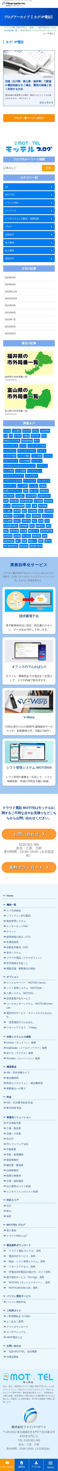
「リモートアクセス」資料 (20, 1266)
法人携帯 (9, 250)
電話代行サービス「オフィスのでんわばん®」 (29, 1015)
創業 (6, 501)
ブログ (8, 226)
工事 (34, 506)
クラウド (42, 451)
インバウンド (10, 451)
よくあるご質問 (14, 1321)
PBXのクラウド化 (11, 441)
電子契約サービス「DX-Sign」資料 (25, 1277)
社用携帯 (24, 526)
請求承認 (8, 536)
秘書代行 (40, 526)
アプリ (23, 446)
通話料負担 (9, 541)
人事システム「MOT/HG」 (21, 993)
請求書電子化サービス (18, 998)
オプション (13, 976)
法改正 (17, 521)
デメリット (42, 466)
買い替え (26, 536)
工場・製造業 (13, 1128)
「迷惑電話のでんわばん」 (20, 1022)
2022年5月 (10, 333)
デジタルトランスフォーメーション (19, 466)
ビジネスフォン (34, 471)
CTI (5, 436)
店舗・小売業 (13, 1133)
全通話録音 (12, 942)
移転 (6, 531)
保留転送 (44, 491)
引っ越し (8, 511)
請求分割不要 (46, 531)
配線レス (32, 541)
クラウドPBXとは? (16, 1235)
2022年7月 (10, 319)
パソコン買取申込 (16, 1302)
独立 (34, 521)
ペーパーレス (29, 481)
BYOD (35, 431)
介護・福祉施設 (14, 1180)
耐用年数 (14, 531)
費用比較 (36, 536)
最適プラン (19, 516)
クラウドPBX (11, 202)
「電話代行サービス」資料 (20, 1256)
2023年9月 (10, 277)
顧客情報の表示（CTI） (19, 936)
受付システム (13, 952)
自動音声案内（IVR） (18, 947)
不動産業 (11, 1149)
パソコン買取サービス (19, 1296)
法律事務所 (12, 1170)
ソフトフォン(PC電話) (18, 915)
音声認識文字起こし (17, 963)
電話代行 (9, 258)
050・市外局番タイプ (18, 1072)
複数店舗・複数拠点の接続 (20, 968)
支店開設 (32, 511)
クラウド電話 (24, 456)
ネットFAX (8, 471)
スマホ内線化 (13, 910)
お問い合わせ (28, 834)
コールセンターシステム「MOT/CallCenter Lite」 (29, 1005)
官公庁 (10, 1138)
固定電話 (14, 501)
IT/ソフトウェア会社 (17, 1144)
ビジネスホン (31, 476)
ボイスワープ (43, 481)
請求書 (17, 536)
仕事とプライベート (12, 491)
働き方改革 (9, 496)
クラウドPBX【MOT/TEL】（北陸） (19, 27)
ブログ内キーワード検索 (29, 159)
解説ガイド (33, 531)
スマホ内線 (25, 461)
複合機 (23, 531)
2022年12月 (11, 291)
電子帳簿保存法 (11, 546)
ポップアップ (10, 486)
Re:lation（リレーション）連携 (23, 1058)
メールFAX (22, 486)
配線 (24, 541)
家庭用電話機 (18, 506)
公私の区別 (31, 496)
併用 (26, 491)
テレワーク (10, 210)
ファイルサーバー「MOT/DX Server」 (27, 982)
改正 (41, 511)
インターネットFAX (36, 446)
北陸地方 (9, 234)
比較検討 (36, 516)
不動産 (43, 486)
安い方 (7, 506)
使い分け (34, 491)
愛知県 (17, 511)
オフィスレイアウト (26, 451)
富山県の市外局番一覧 (16, 411)
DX (6, 186)
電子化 (48, 541)
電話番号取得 (36, 546)
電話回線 (24, 546)
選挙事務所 (12, 1159)
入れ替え (20, 496)
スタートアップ (11, 461)
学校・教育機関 (14, 1154)
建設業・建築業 (14, 1165)
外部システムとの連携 (19, 1036)
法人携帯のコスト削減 (18, 1186)
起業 (45, 536)
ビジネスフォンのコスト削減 (22, 1191)
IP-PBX (18, 436)
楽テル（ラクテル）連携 (19, 1053)
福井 (32, 526)
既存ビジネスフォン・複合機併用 (24, 1083)
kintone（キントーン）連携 (21, 1042)
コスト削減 (37, 456)
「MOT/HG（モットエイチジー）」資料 (28, 1282)
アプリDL (36, 1467)
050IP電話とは (14, 1337)
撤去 (24, 511)
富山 (28, 506)
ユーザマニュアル (16, 1332)
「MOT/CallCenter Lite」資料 (22, 1287)
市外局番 (43, 506)
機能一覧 (11, 904)
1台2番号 (17, 431)
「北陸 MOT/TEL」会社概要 (21, 1351)
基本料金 (48, 501)
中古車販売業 (13, 1123)
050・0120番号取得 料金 (19, 1102)
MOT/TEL (10, 194)
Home (10, 895)
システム (48, 456)
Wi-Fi (36, 441)
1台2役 (7, 431)
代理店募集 (12, 1356)
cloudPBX (45, 431)
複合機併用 (12, 1077)
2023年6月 (10, 284)
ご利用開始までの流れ (18, 1316)
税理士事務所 (13, 1175)
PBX (44, 436)
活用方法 (26, 521)
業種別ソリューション (19, 1117)
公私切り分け (44, 496)
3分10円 (26, 431)
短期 (41, 521)
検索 (48, 167)
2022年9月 (10, 305)
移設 (48, 526)
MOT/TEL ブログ (16, 1224)
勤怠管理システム (16, 921)
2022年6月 (10, 326)
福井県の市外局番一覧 (16, 376)
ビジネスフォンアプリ (13, 476)
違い (18, 541)
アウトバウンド (11, 446)
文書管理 (49, 511)
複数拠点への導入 (16, 1088)
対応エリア (13, 1200)
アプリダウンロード (17, 1326)
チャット (11, 931)
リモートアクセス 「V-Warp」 (22, 1027)
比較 (28, 516)
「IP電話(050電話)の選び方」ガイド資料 (28, 1272)
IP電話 (26, 436)
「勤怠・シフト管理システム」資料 (25, 1261)
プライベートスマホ (12, 481)
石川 (47, 521)
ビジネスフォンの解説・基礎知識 (22, 218)
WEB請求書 (27, 441)
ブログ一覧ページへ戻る (28, 118)
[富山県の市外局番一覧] (29, 397)
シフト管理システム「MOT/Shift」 (25, 988)
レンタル (34, 486)
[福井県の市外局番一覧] (29, 363)
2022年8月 (10, 312)
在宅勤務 (38, 501)
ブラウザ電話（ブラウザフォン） (24, 957)
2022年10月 (11, 298)
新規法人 (8, 516)
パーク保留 (20, 471)
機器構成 (11, 1066)
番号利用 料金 (14, 1108)
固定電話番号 (26, 501)
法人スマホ (47, 516)
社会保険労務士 (11, 526)
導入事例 (9, 242)
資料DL (21, 1467)
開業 (41, 541)
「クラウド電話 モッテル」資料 (23, 1250)
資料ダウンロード (27, 867)
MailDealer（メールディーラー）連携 (26, 1047)
